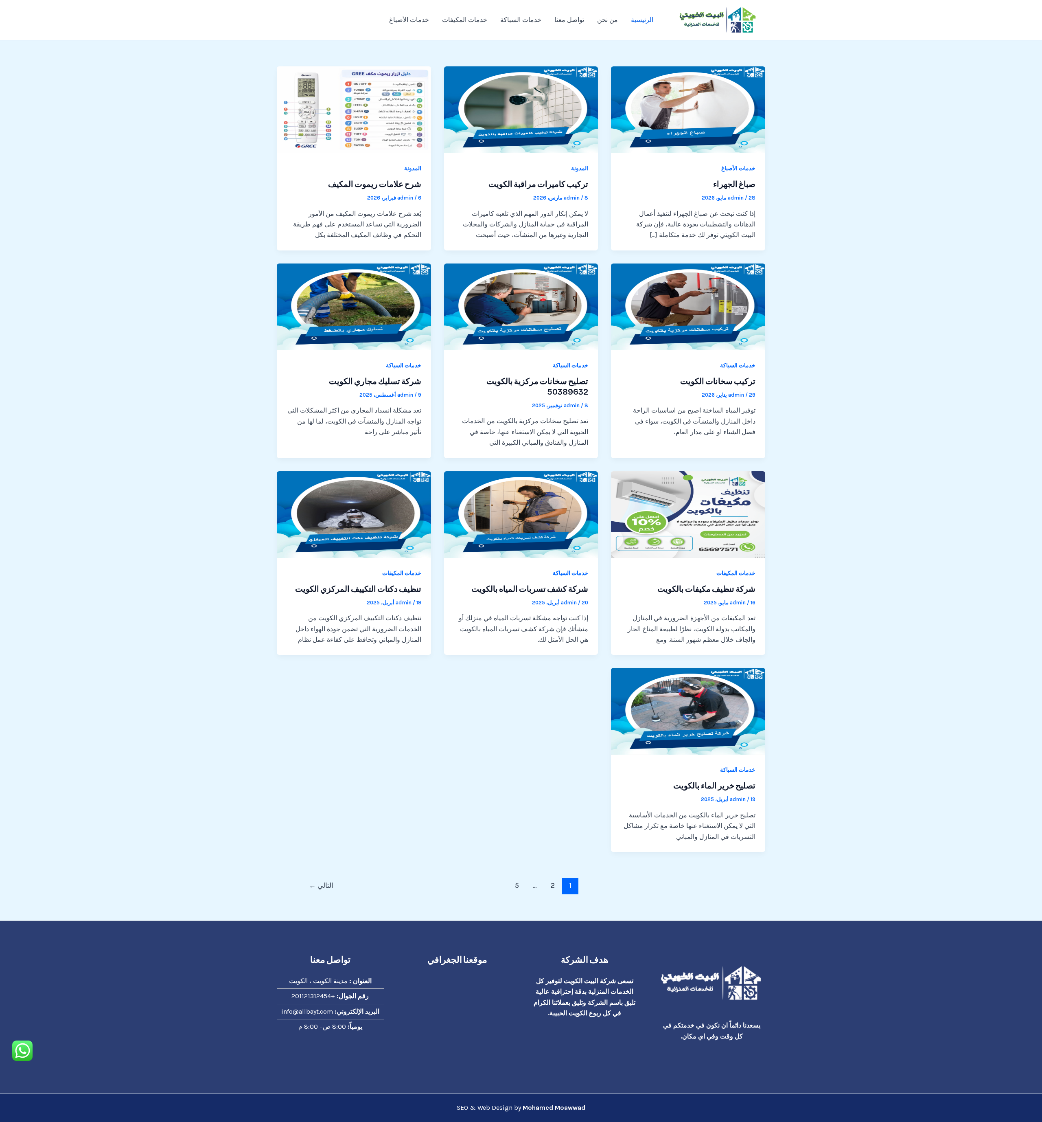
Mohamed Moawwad (554, 1107)
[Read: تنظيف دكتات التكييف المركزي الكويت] (354, 514)
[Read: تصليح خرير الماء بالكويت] (688, 711)
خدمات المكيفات (464, 20)
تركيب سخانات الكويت (717, 381)
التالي (321, 885)
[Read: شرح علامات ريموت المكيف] (354, 109)
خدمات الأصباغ (409, 20)
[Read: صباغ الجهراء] (688, 109)
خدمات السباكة (520, 20)
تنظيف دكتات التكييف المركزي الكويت (358, 589)
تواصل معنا (569, 20)
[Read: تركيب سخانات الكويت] (688, 306)
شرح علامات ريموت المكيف (374, 184)
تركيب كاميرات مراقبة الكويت (538, 184)
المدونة (579, 168)
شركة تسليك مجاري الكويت (375, 381)
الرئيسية (642, 20)
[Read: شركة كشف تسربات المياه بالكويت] (521, 514)
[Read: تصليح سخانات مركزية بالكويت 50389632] (521, 306)
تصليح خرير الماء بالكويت (714, 785)
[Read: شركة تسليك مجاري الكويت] (354, 306)
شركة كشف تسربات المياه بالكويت (529, 589)
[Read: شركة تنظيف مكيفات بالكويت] (688, 514)
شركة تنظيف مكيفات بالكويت (706, 589)
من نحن (607, 20)
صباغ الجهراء (734, 184)
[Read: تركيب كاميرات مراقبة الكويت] (521, 109)
